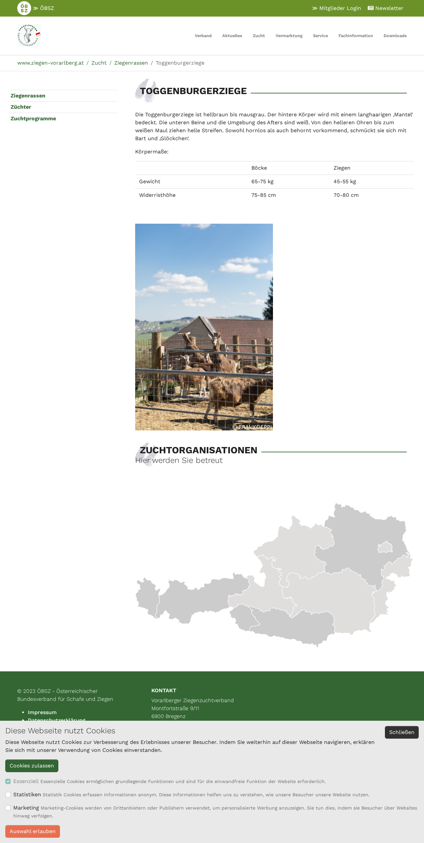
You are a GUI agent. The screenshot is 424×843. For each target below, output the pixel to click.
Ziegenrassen (28, 95)
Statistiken (27, 794)
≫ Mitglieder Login (336, 8)
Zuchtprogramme (33, 118)
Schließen (401, 732)
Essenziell (26, 781)
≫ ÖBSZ (42, 8)
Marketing (26, 808)
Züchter (21, 107)
